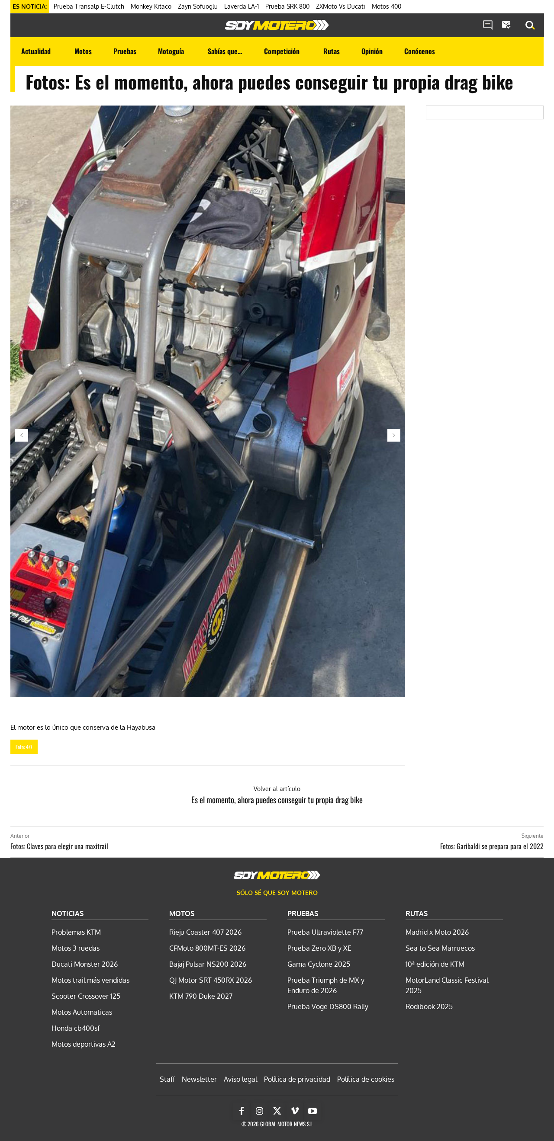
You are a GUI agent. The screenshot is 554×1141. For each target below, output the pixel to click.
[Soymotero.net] (277, 25)
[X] (277, 1111)
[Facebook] (241, 1111)
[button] (530, 25)
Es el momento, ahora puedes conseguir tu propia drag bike (277, 799)
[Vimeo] (294, 1111)
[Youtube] (312, 1111)
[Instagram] (259, 1111)
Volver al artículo (277, 788)
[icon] (487, 25)
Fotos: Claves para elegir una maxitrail (59, 846)
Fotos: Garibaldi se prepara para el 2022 (492, 846)
